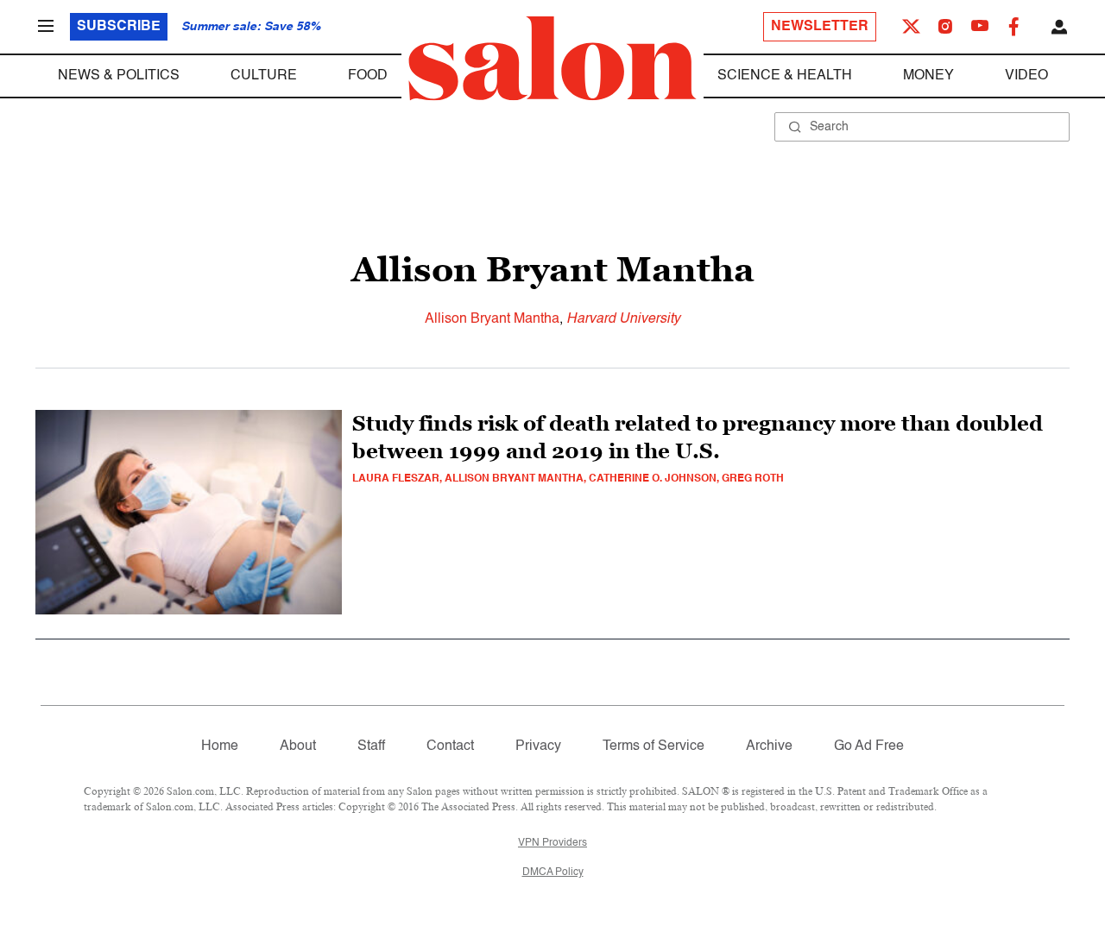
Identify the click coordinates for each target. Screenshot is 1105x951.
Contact (450, 746)
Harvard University (623, 319)
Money (928, 76)
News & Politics (119, 76)
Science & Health (784, 76)
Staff (371, 746)
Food (368, 76)
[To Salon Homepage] (552, 58)
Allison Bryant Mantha (492, 319)
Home (219, 746)
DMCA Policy (553, 872)
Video (1026, 76)
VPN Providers (552, 843)
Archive (769, 746)
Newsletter (819, 27)
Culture (263, 76)
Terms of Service (653, 746)
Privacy (538, 746)
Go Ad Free (869, 746)
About (298, 746)
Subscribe (119, 27)
